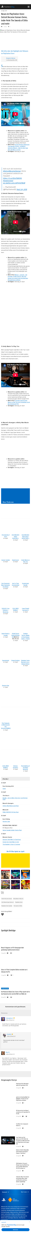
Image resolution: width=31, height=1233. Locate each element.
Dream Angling (15, 660)
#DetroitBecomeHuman (12, 171)
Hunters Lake (6, 821)
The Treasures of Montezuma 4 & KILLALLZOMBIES (6, 725)
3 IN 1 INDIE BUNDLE (15, 609)
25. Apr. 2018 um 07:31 (10, 1054)
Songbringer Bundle (25, 584)
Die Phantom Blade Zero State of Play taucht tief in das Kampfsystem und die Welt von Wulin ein (15, 993)
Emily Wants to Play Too (25, 560)
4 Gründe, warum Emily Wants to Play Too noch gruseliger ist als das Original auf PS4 (19, 402)
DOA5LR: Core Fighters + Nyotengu (5, 610)
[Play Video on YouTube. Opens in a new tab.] (11, 1142)
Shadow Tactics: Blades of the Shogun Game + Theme (25, 636)
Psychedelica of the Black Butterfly (25, 767)
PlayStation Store (18, 902)
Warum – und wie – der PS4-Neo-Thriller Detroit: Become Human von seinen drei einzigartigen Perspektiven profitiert (18, 277)
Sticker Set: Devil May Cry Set (11, 842)
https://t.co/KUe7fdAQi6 (12, 178)
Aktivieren (15, 1229)
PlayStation (9, 7)
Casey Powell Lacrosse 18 (25, 609)
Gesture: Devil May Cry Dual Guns (12, 839)
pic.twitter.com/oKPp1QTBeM (14, 183)
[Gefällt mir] (11, 953)
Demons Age (5, 685)
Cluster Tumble (5, 560)
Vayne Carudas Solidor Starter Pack (12, 830)
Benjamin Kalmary (10, 58)
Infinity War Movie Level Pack (11, 806)
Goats (4, 788)
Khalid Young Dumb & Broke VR (15, 635)
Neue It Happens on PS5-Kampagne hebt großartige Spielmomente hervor (12, 948)
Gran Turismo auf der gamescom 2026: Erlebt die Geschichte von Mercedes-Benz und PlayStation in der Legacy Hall (23, 1140)
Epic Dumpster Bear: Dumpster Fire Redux (5, 585)
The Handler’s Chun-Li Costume (11, 844)
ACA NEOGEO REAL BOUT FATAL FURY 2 (25, 536)
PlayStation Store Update (7, 905)
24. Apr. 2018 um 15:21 (10, 1020)
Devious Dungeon (15, 766)
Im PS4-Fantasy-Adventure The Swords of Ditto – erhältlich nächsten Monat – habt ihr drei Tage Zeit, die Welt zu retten (18, 147)
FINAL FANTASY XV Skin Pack (11, 812)
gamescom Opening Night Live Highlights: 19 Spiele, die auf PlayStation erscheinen (22, 1098)
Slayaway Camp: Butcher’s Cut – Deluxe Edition (25, 662)
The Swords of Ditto (6, 535)
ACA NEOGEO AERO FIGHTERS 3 (15, 536)
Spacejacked (5, 660)
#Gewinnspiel (8, 180)
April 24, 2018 (22, 189)
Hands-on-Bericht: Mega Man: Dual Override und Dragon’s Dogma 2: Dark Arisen (22, 1151)
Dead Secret (15, 560)
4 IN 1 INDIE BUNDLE (5, 766)
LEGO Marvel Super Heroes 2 (8, 902)
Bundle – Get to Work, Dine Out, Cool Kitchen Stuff (15, 798)
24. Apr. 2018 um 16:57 (11, 1036)
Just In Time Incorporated (15, 584)
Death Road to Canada (5, 634)
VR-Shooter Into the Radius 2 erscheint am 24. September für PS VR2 (23, 1112)
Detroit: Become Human (7, 898)
